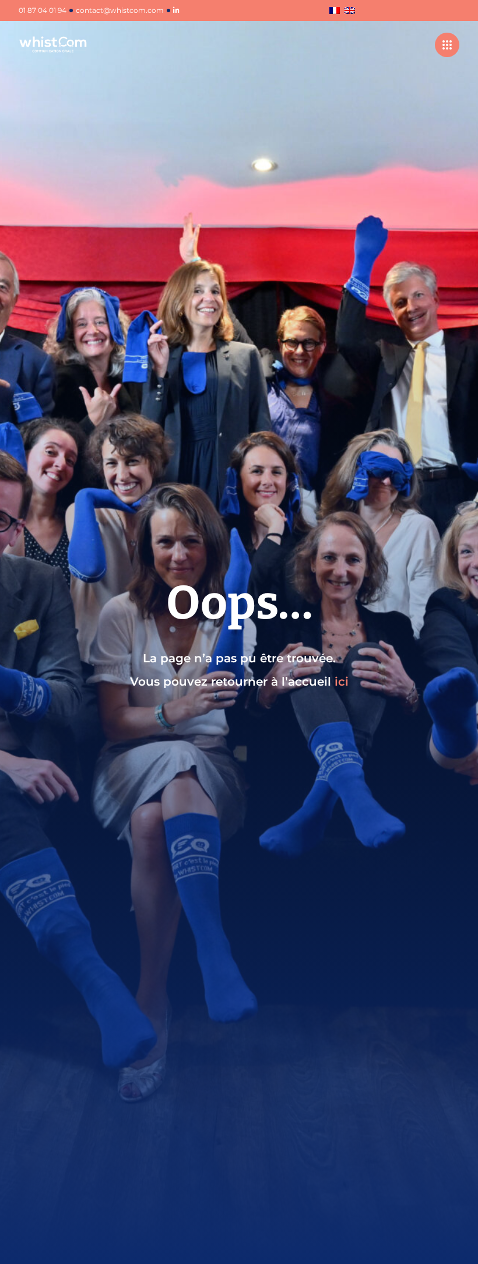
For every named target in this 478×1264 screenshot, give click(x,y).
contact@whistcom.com (120, 10)
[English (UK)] (350, 11)
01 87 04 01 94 (42, 10)
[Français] (334, 11)
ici (342, 682)
